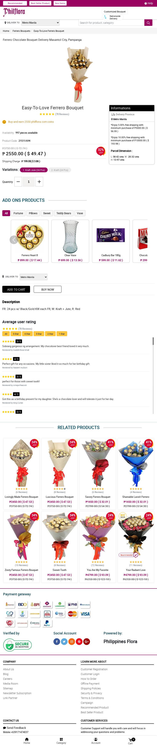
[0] (130, 740)
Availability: (20, 132)
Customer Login (90, 674)
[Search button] (148, 22)
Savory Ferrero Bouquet (97, 497)
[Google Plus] (86, 641)
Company (9, 661)
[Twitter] (64, 641)
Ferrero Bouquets (21, 30)
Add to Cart (16, 289)
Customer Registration (94, 669)
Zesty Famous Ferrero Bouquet (21, 570)
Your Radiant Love (136, 570)
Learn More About (93, 661)
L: (117, 156)
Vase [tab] (80, 213)
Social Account (64, 633)
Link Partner (10, 698)
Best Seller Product (40, 3)
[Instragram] (71, 641)
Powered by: (113, 633)
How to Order (88, 679)
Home (6, 30)
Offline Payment (90, 683)
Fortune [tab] (18, 213)
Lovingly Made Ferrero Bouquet (21, 497)
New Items (60, 3)
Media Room (10, 683)
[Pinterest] (79, 641)
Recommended (15, 3)
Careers (7, 679)
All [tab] (6, 213)
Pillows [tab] (33, 213)
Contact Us (11, 720)
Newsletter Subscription (17, 693)
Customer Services (94, 720)
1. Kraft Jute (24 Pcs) (34, 170)
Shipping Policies (91, 688)
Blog (5, 674)
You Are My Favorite (97, 570)
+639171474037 (19, 732)
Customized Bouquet (115, 11)
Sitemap (8, 688)
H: (117, 159)
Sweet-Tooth (59, 570)
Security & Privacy (91, 693)
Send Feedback (16, 728)
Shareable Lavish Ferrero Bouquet (135, 498)
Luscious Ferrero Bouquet (60, 497)
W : (132, 156)
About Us (8, 669)
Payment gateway (17, 594)
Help (150, 3)
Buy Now (47, 289)
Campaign (87, 703)
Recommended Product (95, 707)
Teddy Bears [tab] (63, 213)
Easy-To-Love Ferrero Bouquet (49, 30)
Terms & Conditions (92, 698)
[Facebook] (56, 641)
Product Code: (16, 140)
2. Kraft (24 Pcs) (59, 170)
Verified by (11, 633)
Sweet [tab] (47, 213)
